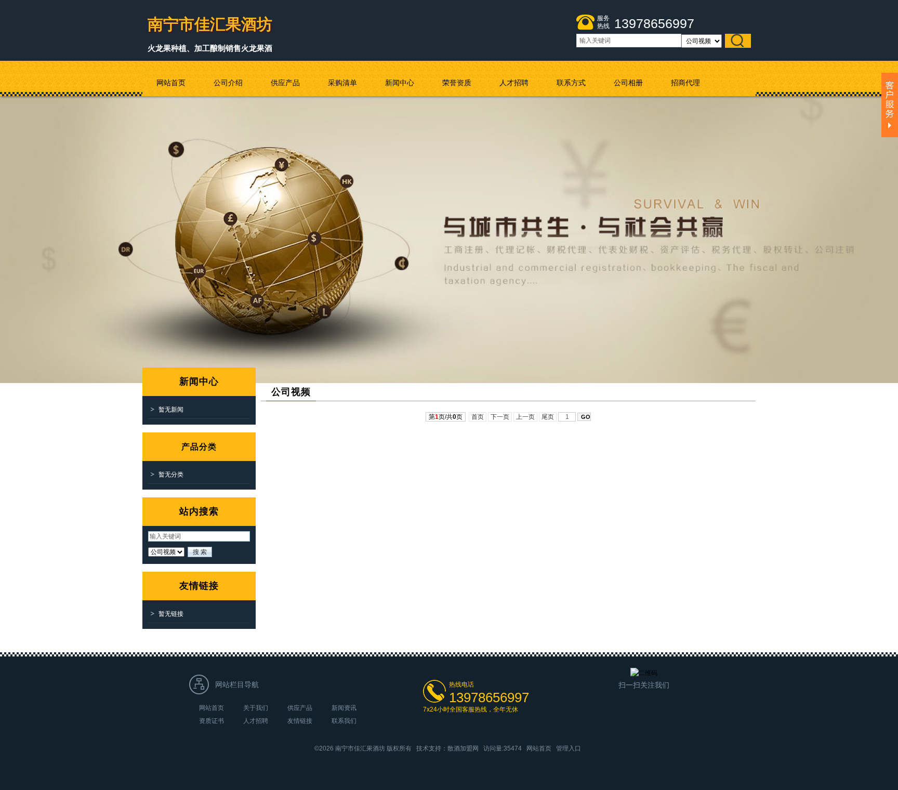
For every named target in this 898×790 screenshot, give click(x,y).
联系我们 (344, 721)
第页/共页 (446, 416)
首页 (477, 416)
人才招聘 (255, 721)
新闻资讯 (344, 708)
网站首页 (211, 708)
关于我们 (255, 708)
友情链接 (299, 721)
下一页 (500, 416)
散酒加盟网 (463, 748)
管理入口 (568, 748)
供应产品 (299, 708)
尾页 (548, 416)
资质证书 (211, 721)
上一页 (525, 416)
